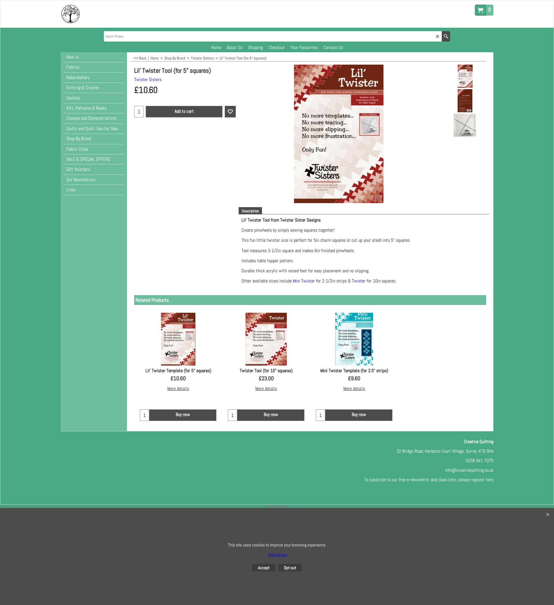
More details (178, 388)
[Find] (446, 36)
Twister (359, 281)
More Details (277, 554)
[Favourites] (230, 111)
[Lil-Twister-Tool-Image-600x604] (465, 125)
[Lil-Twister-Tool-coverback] (465, 100)
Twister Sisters (148, 79)
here (489, 480)
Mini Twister (304, 281)
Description (250, 210)
